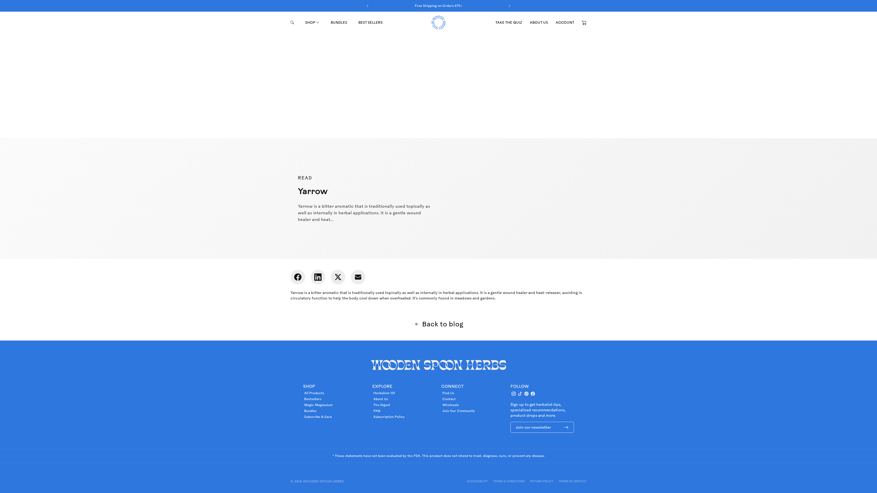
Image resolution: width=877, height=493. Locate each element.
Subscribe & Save (318, 416)
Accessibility (477, 481)
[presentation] (367, 5)
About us (539, 22)
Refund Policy (541, 481)
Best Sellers (370, 22)
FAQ (376, 410)
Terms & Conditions (509, 481)
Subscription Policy (389, 416)
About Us (380, 399)
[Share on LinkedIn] (318, 277)
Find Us (448, 393)
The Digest (381, 404)
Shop (310, 22)
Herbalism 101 (384, 393)
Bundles (339, 22)
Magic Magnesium (318, 404)
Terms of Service (572, 481)
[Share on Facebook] (298, 277)
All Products (314, 393)
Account (565, 22)
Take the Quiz (508, 22)
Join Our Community (458, 410)
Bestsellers (313, 399)
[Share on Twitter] (338, 277)
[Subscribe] (566, 427)
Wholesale (450, 404)
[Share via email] (358, 277)
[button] (584, 22)
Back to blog (442, 324)
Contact (449, 399)
